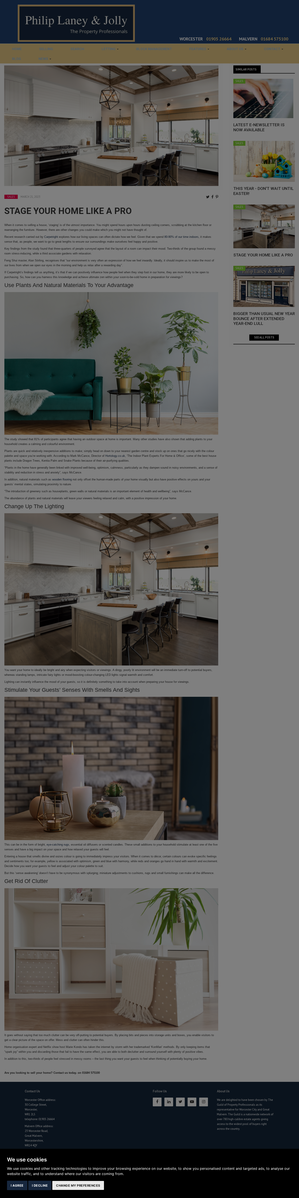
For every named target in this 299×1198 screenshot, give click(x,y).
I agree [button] (17, 1185)
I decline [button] (40, 1185)
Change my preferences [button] (78, 1185)
